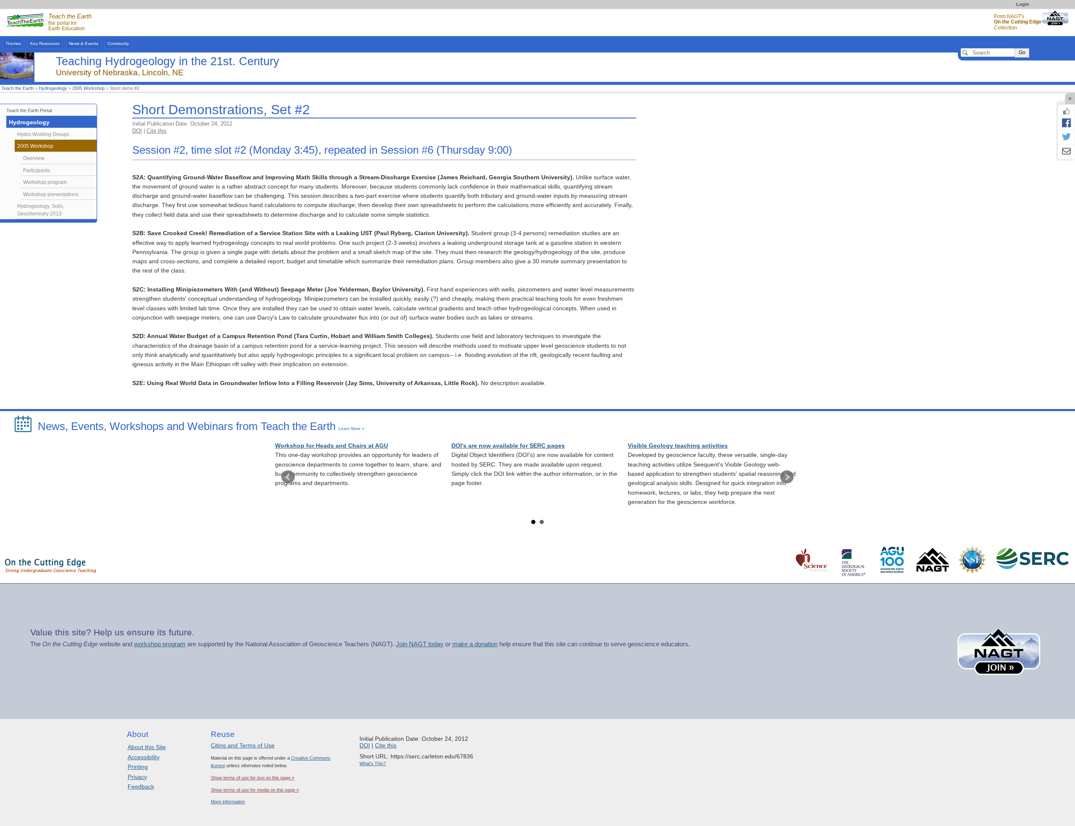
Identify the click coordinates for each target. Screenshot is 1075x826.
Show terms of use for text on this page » (252, 777)
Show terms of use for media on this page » (255, 789)
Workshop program (45, 182)
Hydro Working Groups (43, 134)
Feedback (141, 786)
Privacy (137, 777)
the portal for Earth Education (70, 22)
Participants (36, 170)
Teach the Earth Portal (29, 110)
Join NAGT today (419, 644)
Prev (288, 477)
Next (787, 477)
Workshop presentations (51, 194)
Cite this (157, 131)
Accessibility (144, 757)
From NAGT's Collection (1017, 22)
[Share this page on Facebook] (1066, 122)
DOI (137, 131)
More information (228, 801)
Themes (13, 43)
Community (118, 43)
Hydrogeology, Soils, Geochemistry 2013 (40, 210)
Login (1022, 4)
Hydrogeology (53, 88)
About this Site (147, 747)
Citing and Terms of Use (243, 745)
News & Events (83, 43)
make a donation (475, 644)
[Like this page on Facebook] (1066, 111)
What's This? (372, 763)
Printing (138, 766)
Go (1022, 52)
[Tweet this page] (1066, 137)
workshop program (160, 644)
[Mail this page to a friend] (1066, 152)
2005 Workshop (88, 88)
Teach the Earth (17, 88)
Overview (34, 158)
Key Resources (45, 43)
